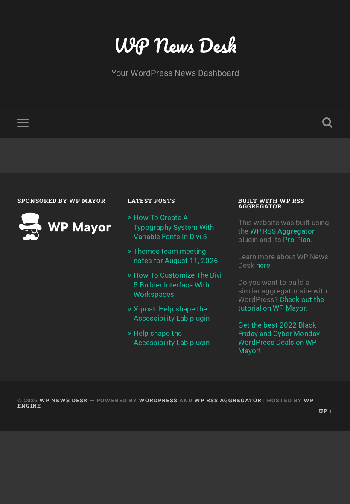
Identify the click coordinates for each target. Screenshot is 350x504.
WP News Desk (175, 45)
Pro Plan (296, 239)
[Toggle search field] (327, 122)
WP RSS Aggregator (282, 231)
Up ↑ (325, 410)
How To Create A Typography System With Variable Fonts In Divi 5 (174, 226)
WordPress (158, 400)
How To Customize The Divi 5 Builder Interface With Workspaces (178, 284)
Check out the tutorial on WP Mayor (281, 303)
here (263, 265)
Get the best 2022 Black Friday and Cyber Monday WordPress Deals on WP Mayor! (279, 338)
